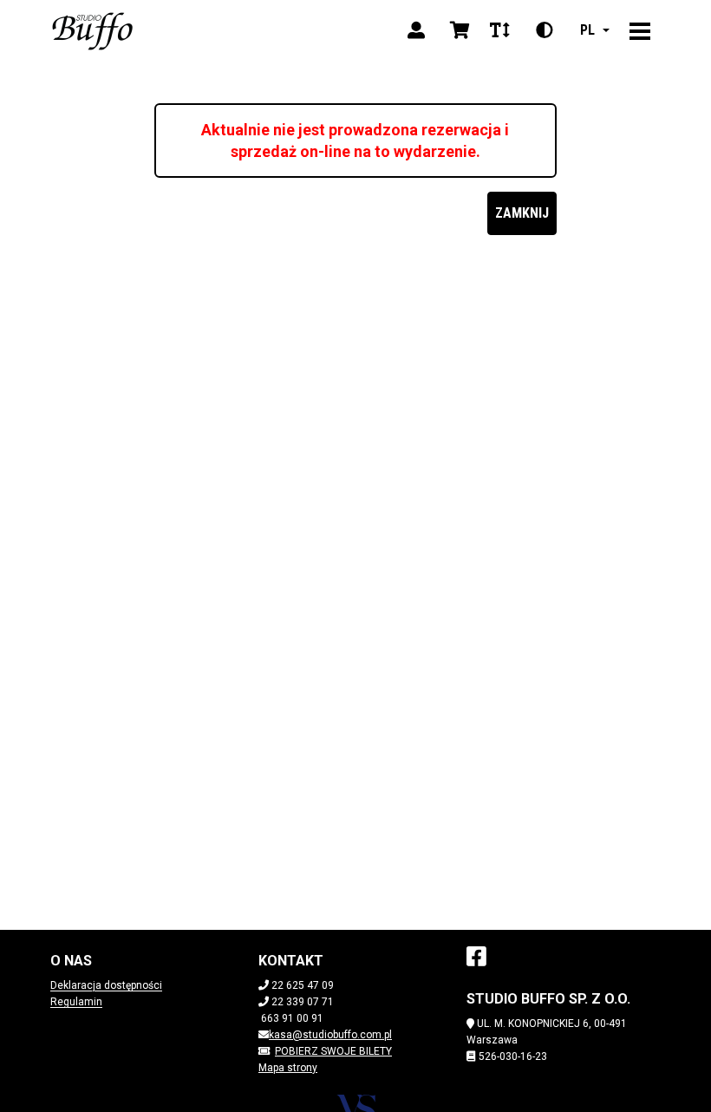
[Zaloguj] (416, 30)
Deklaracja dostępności (106, 985)
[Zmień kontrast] (544, 30)
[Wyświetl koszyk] (459, 30)
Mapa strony (287, 1068)
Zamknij (522, 213)
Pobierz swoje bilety (333, 1051)
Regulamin (76, 1002)
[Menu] (640, 30)
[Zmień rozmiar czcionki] (499, 30)
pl (587, 30)
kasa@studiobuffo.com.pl (330, 1035)
